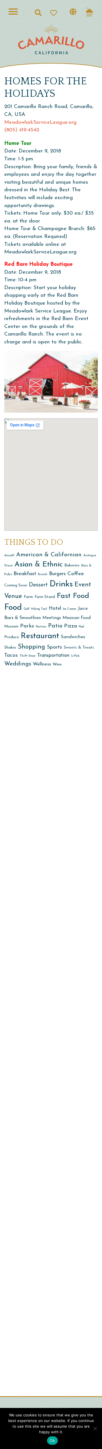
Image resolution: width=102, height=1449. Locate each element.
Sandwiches (73, 637)
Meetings (51, 618)
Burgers (57, 574)
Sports (54, 647)
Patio (55, 626)
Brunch (42, 574)
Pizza (70, 626)
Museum (11, 626)
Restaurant (40, 636)
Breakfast (25, 574)
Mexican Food (77, 618)
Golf (26, 609)
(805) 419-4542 (21, 130)
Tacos (11, 655)
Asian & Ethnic (38, 564)
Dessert (38, 585)
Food (13, 608)
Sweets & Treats (79, 647)
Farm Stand (45, 597)
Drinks (61, 584)
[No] (95, 1428)
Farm (28, 597)
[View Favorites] (55, 12)
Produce (11, 637)
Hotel (55, 608)
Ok (52, 1440)
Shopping (31, 647)
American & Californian (49, 555)
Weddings (17, 664)
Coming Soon (15, 585)
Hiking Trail (39, 609)
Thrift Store (27, 656)
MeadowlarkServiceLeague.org (40, 122)
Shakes (10, 647)
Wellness (42, 664)
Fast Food (73, 596)
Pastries (41, 626)
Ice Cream (69, 609)
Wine (57, 664)
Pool (81, 626)
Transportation (53, 655)
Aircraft (9, 555)
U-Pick (75, 656)
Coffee (75, 574)
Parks (27, 626)
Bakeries (72, 565)
